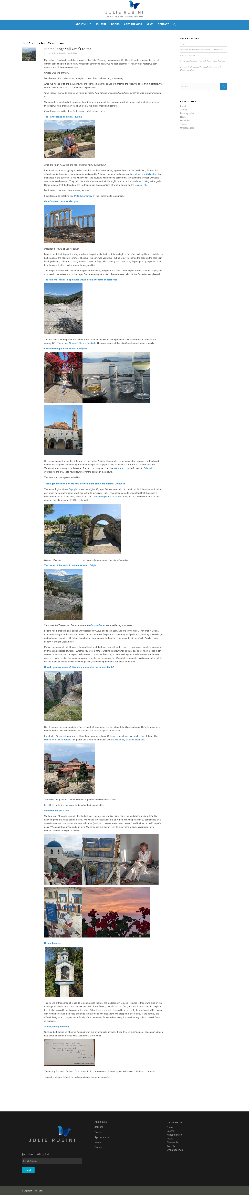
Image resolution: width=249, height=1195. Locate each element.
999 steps (118, 468)
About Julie (101, 1121)
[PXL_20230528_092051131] (29, 54)
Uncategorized (187, 127)
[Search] (173, 24)
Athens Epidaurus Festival (82, 343)
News (183, 116)
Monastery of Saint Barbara (57, 739)
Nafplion (83, 348)
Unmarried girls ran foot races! (107, 496)
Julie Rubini (73, 53)
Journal (62, 53)
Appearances (102, 1137)
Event (183, 106)
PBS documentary (83, 195)
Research (185, 120)
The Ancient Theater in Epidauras (61, 279)
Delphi (93, 565)
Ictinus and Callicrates (145, 173)
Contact (99, 1147)
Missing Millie (187, 113)
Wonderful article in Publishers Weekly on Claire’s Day (201, 49)
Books (98, 1132)
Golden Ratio (141, 184)
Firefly (182, 43)
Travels (183, 124)
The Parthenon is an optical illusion (63, 116)
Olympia (73, 489)
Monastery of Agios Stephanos (130, 739)
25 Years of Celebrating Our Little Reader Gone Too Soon (202, 61)
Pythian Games (98, 625)
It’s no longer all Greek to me (68, 48)
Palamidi (148, 468)
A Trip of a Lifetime (187, 55)
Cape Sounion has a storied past (61, 201)
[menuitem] (83, 24)
